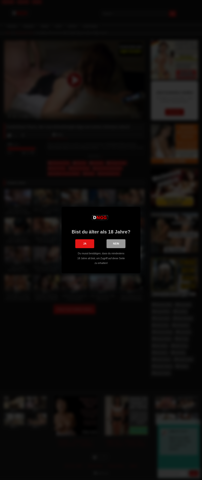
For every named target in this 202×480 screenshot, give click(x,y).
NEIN (116, 243)
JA (84, 243)
